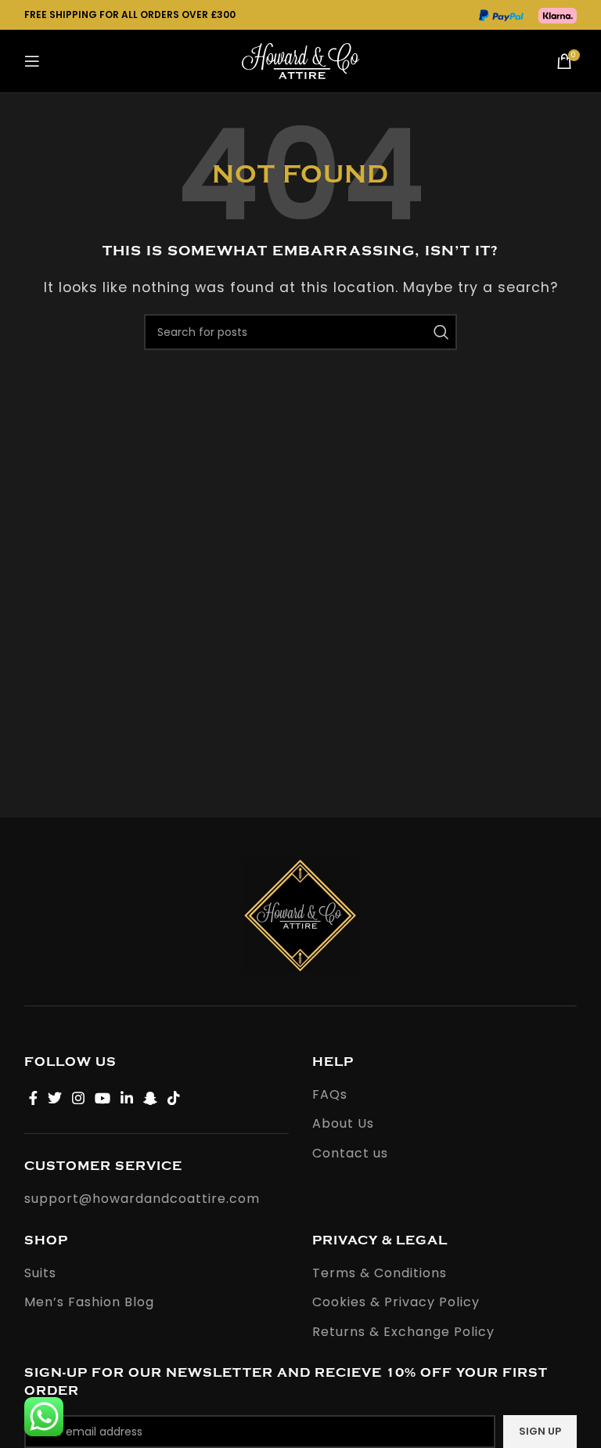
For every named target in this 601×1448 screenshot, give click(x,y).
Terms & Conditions (379, 1273)
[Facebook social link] (33, 1098)
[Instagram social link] (78, 1098)
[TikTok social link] (174, 1098)
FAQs (329, 1094)
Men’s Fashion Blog (89, 1302)
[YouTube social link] (103, 1098)
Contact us (350, 1153)
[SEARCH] (439, 332)
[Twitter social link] (55, 1098)
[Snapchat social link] (151, 1098)
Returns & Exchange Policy (403, 1332)
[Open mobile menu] (32, 61)
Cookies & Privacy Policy (396, 1302)
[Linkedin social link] (127, 1098)
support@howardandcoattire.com (142, 1199)
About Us (343, 1123)
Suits (40, 1273)
